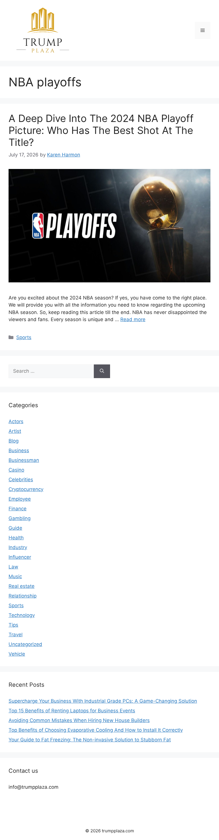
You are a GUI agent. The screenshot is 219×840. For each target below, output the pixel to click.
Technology (22, 615)
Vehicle (17, 654)
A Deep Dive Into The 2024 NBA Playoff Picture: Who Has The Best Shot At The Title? (101, 130)
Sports (23, 337)
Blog (14, 441)
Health (16, 538)
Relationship (22, 596)
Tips (13, 625)
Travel (16, 634)
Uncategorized (25, 644)
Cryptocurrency (26, 489)
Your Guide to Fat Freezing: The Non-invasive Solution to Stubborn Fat (90, 740)
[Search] (102, 371)
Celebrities (21, 479)
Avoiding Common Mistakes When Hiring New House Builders (79, 720)
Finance (18, 508)
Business (19, 450)
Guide (15, 528)
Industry (18, 547)
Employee (20, 499)
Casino (16, 470)
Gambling (20, 518)
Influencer (20, 557)
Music (15, 576)
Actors (16, 421)
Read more (132, 319)
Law (13, 567)
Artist (15, 431)
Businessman (24, 460)
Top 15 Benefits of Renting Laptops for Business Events (72, 710)
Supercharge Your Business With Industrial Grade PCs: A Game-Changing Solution (103, 701)
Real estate (22, 586)
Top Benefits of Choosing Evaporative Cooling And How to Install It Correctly (96, 730)
